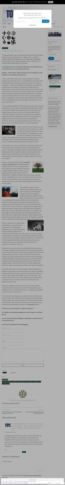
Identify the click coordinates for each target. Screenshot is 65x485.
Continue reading (32, 25)
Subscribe (45, 21)
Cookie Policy (25, 482)
